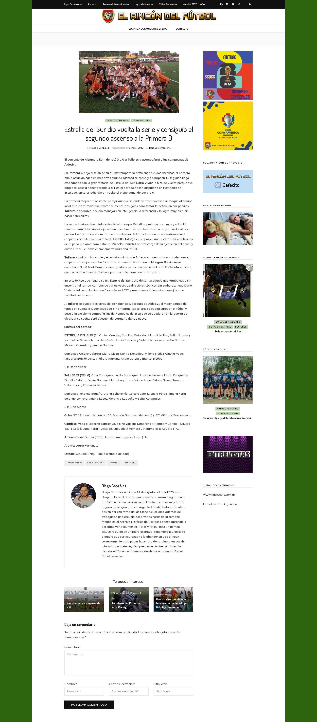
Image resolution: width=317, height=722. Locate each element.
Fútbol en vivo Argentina (220, 504)
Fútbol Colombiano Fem (169, 589)
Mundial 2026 (190, 4)
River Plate (243, 327)
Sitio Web (160, 684)
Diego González (100, 147)
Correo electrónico (122, 684)
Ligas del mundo (144, 4)
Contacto (182, 28)
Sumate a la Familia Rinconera (148, 28)
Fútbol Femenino (168, 4)
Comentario (72, 647)
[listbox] (228, 301)
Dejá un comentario (160, 147)
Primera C (114, 462)
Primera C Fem (142, 120)
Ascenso (92, 4)
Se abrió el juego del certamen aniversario (227, 418)
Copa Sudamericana (234, 322)
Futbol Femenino (95, 462)
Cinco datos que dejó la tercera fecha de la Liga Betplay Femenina (171, 603)
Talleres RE (130, 462)
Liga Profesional (73, 4)
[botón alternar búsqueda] (250, 4)
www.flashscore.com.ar (219, 494)
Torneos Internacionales (116, 4)
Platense (207, 327)
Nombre (70, 684)
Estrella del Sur (74, 462)
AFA (202, 4)
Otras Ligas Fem (227, 413)
